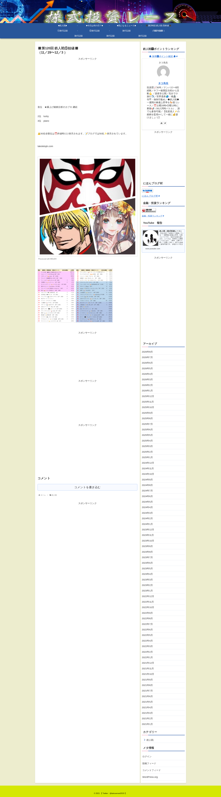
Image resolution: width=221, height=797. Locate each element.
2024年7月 (147, 490)
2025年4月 (147, 440)
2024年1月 (147, 524)
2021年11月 (148, 668)
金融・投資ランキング (152, 216)
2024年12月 (148, 463)
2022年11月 (148, 602)
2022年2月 (147, 652)
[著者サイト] (161, 123)
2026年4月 (147, 374)
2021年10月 (148, 674)
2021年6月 (147, 696)
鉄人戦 (150, 740)
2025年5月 (147, 435)
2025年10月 (148, 407)
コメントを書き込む (87, 487)
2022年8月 (147, 618)
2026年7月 (147, 357)
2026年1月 (147, 390)
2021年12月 (148, 663)
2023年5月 (147, 568)
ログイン (147, 756)
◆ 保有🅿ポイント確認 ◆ (162, 56)
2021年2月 (147, 718)
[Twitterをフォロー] (165, 123)
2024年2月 (147, 518)
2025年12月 (148, 396)
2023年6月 (147, 563)
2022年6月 (147, 629)
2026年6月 (147, 363)
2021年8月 (147, 685)
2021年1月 (147, 724)
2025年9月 (147, 413)
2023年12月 (148, 529)
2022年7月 (147, 624)
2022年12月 (148, 596)
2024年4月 (147, 507)
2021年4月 (147, 707)
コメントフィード (151, 770)
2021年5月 (147, 702)
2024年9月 (147, 479)
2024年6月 (147, 496)
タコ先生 (163, 83)
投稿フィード (149, 763)
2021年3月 (147, 713)
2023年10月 (148, 540)
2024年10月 (148, 474)
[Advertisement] (87, 79)
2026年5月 (147, 368)
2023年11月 (148, 535)
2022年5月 (147, 635)
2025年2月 (147, 452)
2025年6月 (147, 429)
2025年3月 (147, 446)
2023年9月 (147, 546)
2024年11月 (148, 468)
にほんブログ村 (150, 196)
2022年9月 (147, 613)
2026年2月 (147, 385)
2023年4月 (147, 574)
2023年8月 (147, 552)
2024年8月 (147, 485)
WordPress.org (150, 777)
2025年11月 (148, 401)
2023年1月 (147, 590)
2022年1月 (147, 657)
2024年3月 (147, 513)
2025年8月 (147, 418)
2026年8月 (147, 352)
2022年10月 (148, 607)
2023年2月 (147, 585)
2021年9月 (147, 679)
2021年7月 (147, 690)
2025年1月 (147, 457)
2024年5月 (147, 502)
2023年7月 (147, 557)
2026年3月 (147, 379)
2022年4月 (147, 640)
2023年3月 (147, 579)
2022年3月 (147, 646)
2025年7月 (147, 424)
